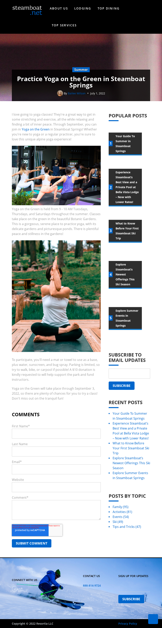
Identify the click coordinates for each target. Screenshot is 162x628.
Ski (118, 522)
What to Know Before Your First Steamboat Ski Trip (131, 448)
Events (121, 517)
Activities (122, 512)
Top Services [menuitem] (64, 25)
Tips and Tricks (127, 526)
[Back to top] (153, 619)
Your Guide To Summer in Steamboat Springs (130, 416)
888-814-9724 (92, 585)
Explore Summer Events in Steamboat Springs (130, 475)
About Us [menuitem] (59, 8)
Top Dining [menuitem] (109, 8)
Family (120, 507)
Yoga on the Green (36, 129)
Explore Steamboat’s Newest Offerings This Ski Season (131, 463)
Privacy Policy (127, 623)
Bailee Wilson (77, 93)
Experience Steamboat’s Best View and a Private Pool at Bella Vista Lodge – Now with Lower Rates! (131, 430)
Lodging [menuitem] (82, 8)
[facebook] (14, 589)
